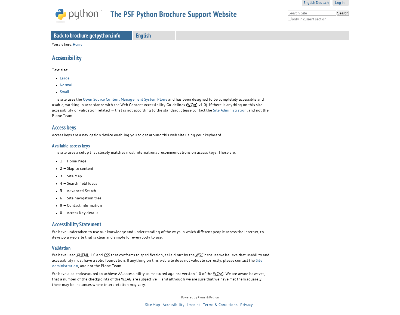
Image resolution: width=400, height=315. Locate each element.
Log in (339, 3)
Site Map (152, 305)
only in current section (309, 20)
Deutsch (322, 3)
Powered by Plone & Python (200, 297)
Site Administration (230, 111)
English (309, 3)
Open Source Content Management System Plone (125, 100)
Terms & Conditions (220, 305)
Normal (66, 85)
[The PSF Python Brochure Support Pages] (150, 15)
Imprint (193, 305)
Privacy (246, 305)
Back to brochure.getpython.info (87, 36)
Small (64, 92)
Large (65, 78)
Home (77, 45)
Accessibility (173, 305)
